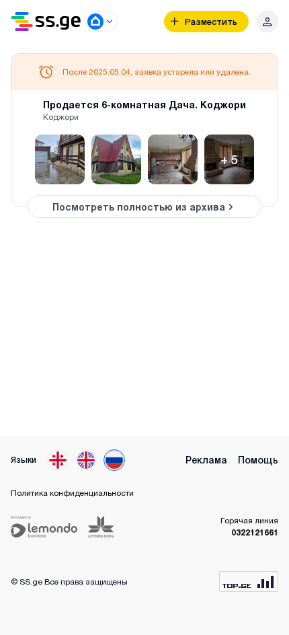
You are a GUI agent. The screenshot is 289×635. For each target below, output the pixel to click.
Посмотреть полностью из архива (138, 207)
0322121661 (254, 532)
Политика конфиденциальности (72, 493)
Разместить (211, 22)
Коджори (61, 117)
